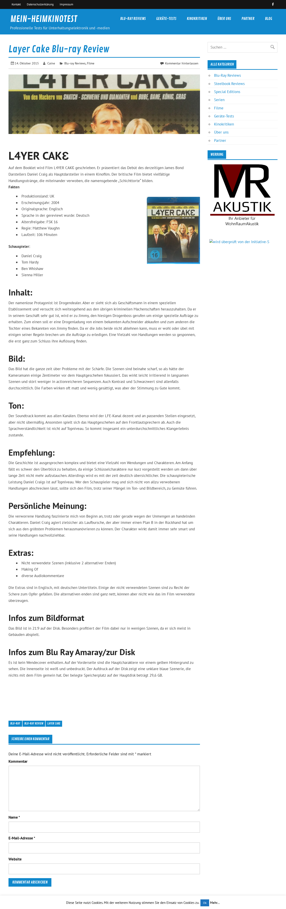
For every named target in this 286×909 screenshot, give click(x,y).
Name (14, 817)
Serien (219, 99)
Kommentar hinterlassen (181, 63)
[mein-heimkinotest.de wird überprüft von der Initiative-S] (239, 241)
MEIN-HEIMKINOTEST (43, 19)
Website (15, 859)
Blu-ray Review (33, 723)
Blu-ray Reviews (75, 63)
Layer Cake (53, 723)
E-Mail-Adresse (21, 838)
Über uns (224, 18)
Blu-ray (15, 723)
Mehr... (215, 902)
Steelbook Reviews (229, 83)
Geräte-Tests (166, 18)
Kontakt (16, 4)
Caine (51, 63)
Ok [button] (204, 903)
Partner (248, 18)
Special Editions (227, 91)
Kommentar (17, 761)
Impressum (66, 4)
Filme (90, 63)
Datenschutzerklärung (40, 4)
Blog (268, 18)
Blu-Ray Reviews (133, 18)
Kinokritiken (197, 18)
